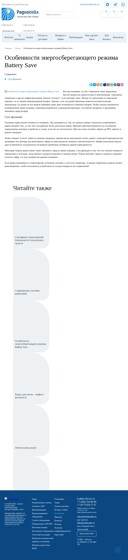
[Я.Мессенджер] (91, 84)
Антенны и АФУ (38, 506)
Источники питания (39, 527)
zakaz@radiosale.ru (89, 4)
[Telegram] (101, 84)
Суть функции (14, 79)
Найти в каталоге (53, 14)
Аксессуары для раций (41, 535)
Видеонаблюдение (39, 510)
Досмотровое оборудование (43, 531)
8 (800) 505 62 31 (7, 25)
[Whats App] (123, 4)
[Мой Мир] (115, 84)
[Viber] (108, 84)
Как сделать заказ (91, 37)
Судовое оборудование (41, 520)
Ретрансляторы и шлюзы (42, 503)
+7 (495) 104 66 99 (28, 25)
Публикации (76, 37)
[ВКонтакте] (94, 84)
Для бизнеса (107, 37)
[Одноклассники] (97, 84)
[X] (104, 84)
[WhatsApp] (111, 84)
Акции (29, 37)
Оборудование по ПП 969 (42, 524)
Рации (34, 499)
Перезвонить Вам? (8, 31)
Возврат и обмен (60, 37)
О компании (19, 37)
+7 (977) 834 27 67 (28, 31)
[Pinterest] (118, 84)
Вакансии (58, 517)
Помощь (57, 524)
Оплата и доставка (43, 37)
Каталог (9, 37)
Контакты (118, 37)
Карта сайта (59, 535)
